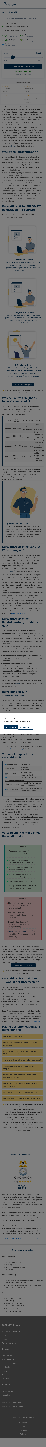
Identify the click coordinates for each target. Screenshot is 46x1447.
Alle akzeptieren (11, 727)
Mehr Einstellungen (25, 727)
